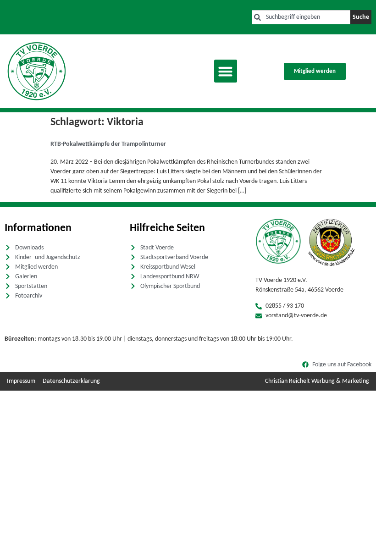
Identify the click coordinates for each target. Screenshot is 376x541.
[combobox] (301, 17)
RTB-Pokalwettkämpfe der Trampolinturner (108, 144)
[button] (225, 71)
